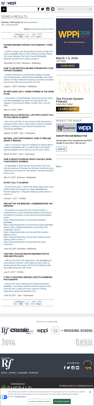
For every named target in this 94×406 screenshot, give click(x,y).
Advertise (33, 373)
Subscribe (23, 373)
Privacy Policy (20, 396)
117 (32, 37)
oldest (51, 29)
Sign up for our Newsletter (71, 135)
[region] (47, 397)
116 (26, 37)
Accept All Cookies (61, 401)
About (4, 373)
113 (39, 34)
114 (14, 37)
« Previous (19, 34)
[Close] (90, 392)
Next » (39, 37)
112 (33, 34)
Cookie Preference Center (39, 401)
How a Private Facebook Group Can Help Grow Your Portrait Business (28, 160)
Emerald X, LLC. (71, 386)
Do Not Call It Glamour (16, 182)
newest (43, 29)
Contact (13, 373)
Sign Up (61, 149)
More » (59, 166)
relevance (34, 29)
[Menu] (4, 9)
